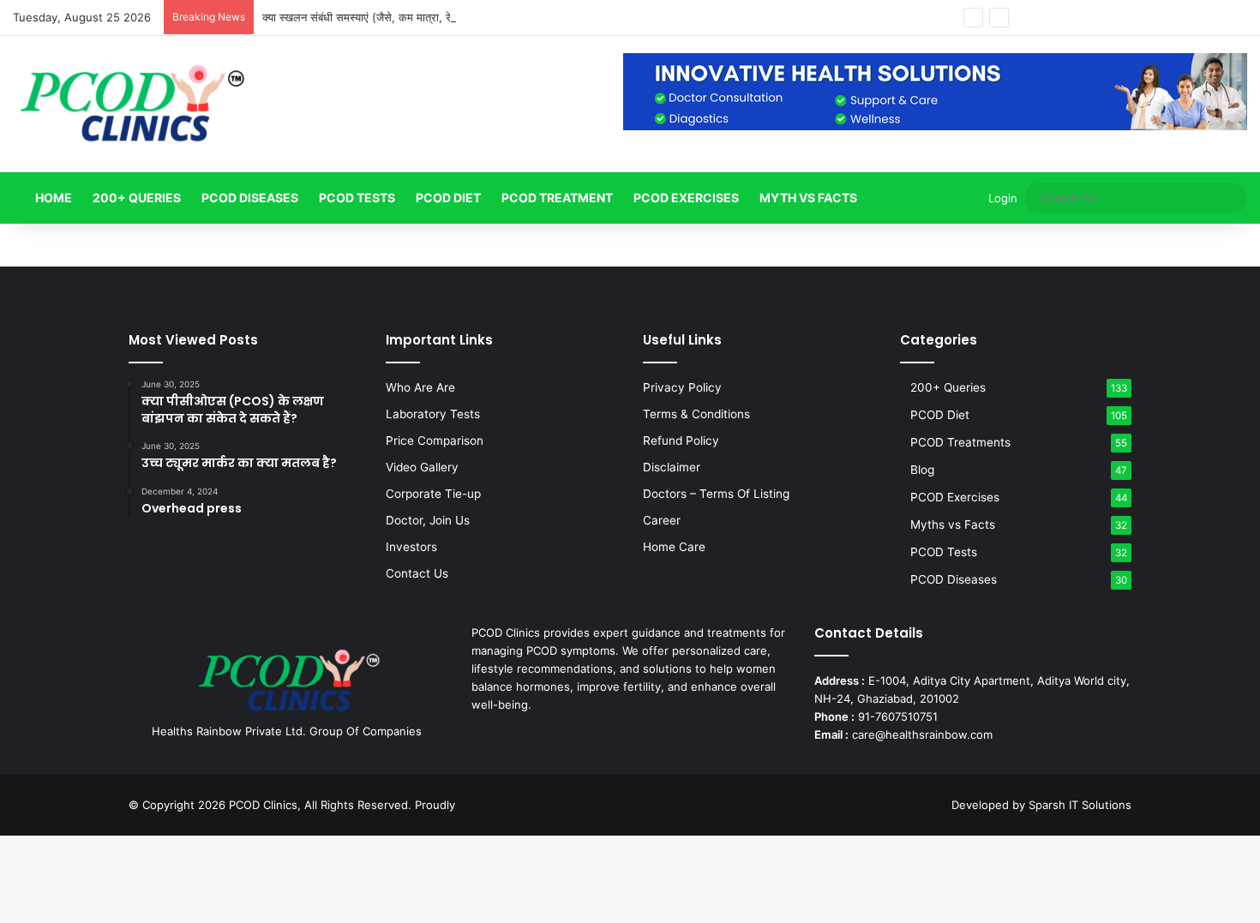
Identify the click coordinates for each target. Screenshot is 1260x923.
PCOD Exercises (686, 197)
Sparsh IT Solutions (1080, 805)
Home (52, 197)
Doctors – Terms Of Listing (716, 493)
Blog (922, 469)
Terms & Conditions (696, 414)
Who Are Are (420, 387)
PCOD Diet (448, 197)
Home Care (674, 547)
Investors (411, 547)
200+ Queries (137, 197)
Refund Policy (681, 440)
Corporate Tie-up (433, 493)
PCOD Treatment (557, 197)
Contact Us (417, 573)
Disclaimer (671, 467)
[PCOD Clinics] (131, 104)
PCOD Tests (357, 197)
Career (662, 520)
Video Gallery (422, 467)
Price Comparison (434, 440)
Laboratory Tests (433, 414)
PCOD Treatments (960, 442)
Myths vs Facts (952, 524)
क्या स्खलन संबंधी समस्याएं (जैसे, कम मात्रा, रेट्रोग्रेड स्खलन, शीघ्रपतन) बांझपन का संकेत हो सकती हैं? (474, 17)
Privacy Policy (682, 387)
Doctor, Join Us (428, 520)
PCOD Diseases (249, 197)
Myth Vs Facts (808, 197)
